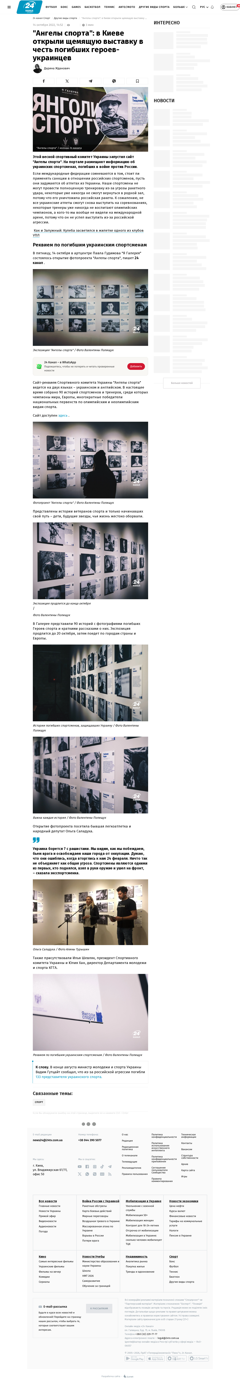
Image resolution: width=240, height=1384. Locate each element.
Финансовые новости (182, 1216)
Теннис (109, 7)
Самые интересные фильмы (56, 1261)
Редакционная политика (130, 1148)
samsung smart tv (199, 1358)
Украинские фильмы (51, 1266)
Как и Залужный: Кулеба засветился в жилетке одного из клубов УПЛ (88, 232)
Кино (42, 1256)
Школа (86, 1270)
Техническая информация (188, 1135)
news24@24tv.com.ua (48, 1140)
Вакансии (186, 1149)
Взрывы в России (93, 1235)
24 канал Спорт (42, 18)
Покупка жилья (135, 1266)
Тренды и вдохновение (140, 1271)
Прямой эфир (47, 1216)
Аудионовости (47, 1226)
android (135, 1358)
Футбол (51, 7)
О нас (125, 1134)
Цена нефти (176, 1206)
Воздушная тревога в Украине (101, 1221)
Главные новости (49, 1206)
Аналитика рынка (137, 1261)
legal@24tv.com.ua (168, 1338)
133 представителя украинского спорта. (69, 1077)
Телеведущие (129, 1162)
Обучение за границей (96, 1286)
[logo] (29, 7)
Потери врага (90, 1240)
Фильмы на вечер (50, 1271)
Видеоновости (48, 1221)
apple (156, 1358)
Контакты (186, 1143)
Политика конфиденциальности (164, 1135)
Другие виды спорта (154, 7)
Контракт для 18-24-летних (142, 1225)
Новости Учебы (93, 1256)
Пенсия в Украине (180, 1235)
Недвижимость (137, 1256)
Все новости (48, 1201)
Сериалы (44, 1281)
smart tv (176, 1358)
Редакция (127, 1141)
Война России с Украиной (100, 1201)
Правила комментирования (162, 1180)
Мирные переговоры (95, 1216)
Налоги (173, 1230)
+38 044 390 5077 (89, 1140)
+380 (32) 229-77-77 (146, 1334)
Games (76, 7)
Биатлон (174, 1276)
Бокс (64, 7)
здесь (63, 415)
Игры (184, 1176)
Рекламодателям (131, 1168)
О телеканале (129, 1155)
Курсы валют (177, 1211)
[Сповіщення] (212, 7)
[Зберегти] (137, 81)
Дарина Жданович (57, 68)
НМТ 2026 (88, 1275)
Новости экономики (183, 1201)
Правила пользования (135, 1174)
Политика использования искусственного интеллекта (161, 1147)
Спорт (173, 1256)
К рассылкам (99, 1308)
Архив (184, 1164)
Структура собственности (189, 1156)
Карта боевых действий (97, 1211)
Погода (43, 1231)
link (79, 1166)
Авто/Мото (127, 7)
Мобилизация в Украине (143, 1201)
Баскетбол (92, 7)
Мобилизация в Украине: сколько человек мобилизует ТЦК (144, 1240)
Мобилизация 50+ (137, 1215)
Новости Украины (50, 1211)
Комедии (44, 1276)
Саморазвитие (91, 1281)
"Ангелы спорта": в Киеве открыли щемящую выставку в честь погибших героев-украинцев (114, 18)
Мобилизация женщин (140, 1220)
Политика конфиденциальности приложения (164, 1159)
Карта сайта (188, 1170)
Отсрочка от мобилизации (142, 1230)
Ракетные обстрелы (94, 1206)
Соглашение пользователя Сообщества (160, 1170)
